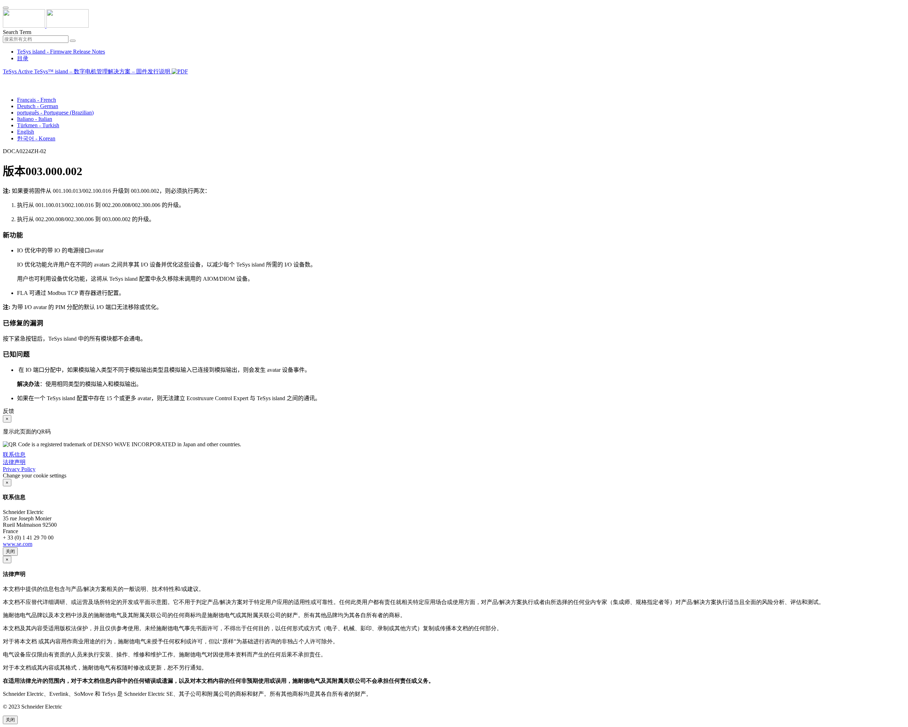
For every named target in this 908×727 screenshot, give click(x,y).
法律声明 (14, 462)
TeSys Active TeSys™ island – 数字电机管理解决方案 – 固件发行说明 (87, 71)
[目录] (6, 80)
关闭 (10, 551)
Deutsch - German (37, 106)
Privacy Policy (19, 469)
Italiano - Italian (34, 119)
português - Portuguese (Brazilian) (55, 113)
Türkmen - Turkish (38, 125)
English (25, 132)
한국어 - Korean (36, 138)
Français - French (36, 100)
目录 (22, 58)
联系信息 (14, 455)
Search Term (17, 32)
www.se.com (17, 544)
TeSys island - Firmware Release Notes (61, 52)
